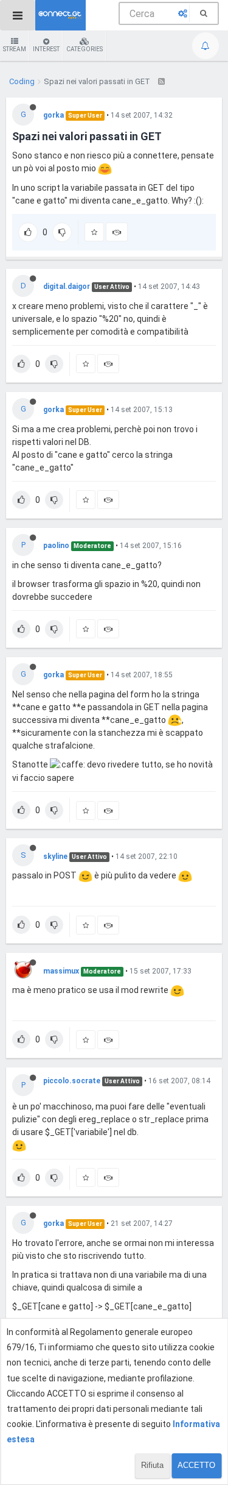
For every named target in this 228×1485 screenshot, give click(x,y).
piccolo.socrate (71, 1081)
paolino (56, 545)
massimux (61, 971)
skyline (55, 856)
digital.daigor (66, 286)
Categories (84, 49)
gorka (53, 115)
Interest (46, 49)
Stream (14, 49)
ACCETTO (196, 1465)
